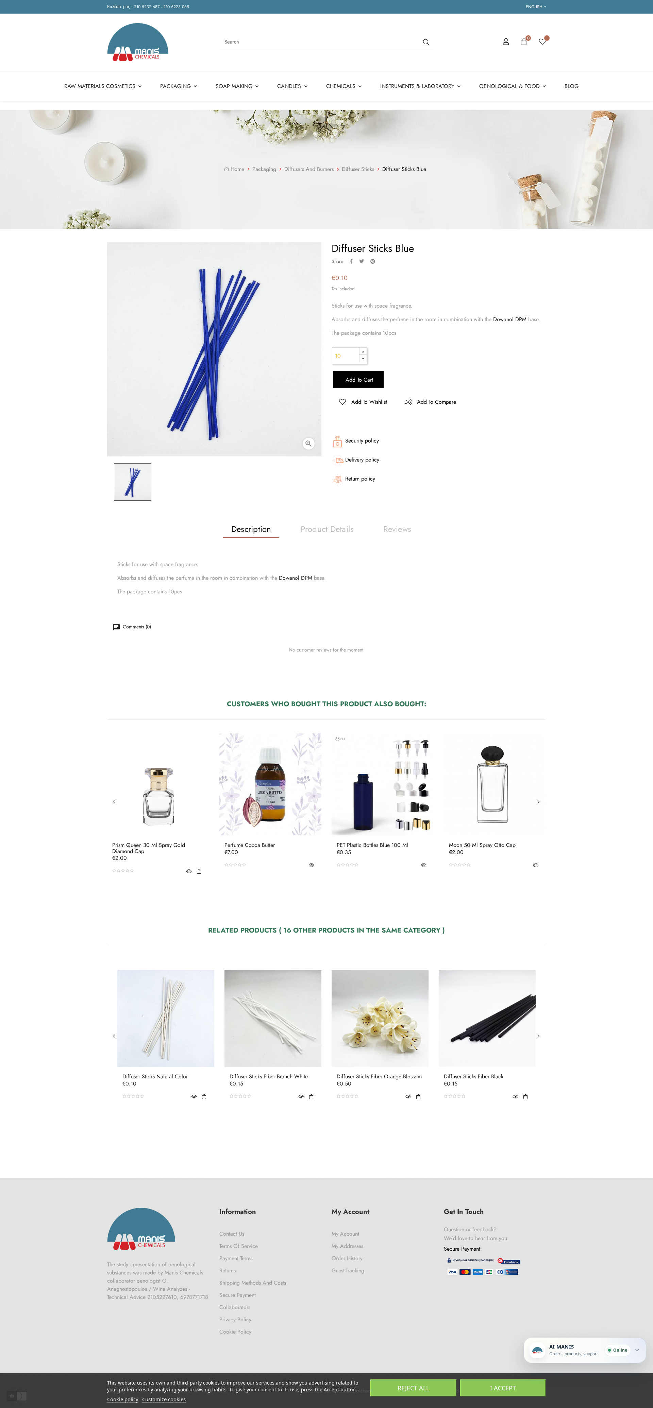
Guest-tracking (348, 1270)
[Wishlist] (542, 42)
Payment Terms (235, 1258)
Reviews (397, 529)
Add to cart (358, 380)
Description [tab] (251, 529)
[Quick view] (189, 871)
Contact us (231, 1234)
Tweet (361, 261)
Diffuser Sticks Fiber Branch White (269, 1077)
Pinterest (372, 261)
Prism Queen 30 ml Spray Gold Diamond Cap (148, 848)
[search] (425, 42)
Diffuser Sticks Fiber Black (473, 1077)
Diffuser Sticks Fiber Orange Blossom (379, 1077)
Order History (347, 1258)
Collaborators (234, 1307)
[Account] (506, 43)
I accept (503, 1388)
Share (351, 261)
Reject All (413, 1388)
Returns (227, 1270)
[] (199, 871)
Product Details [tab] (327, 529)
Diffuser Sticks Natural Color (155, 1077)
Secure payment (237, 1295)
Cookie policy (122, 1399)
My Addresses (347, 1246)
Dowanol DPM (509, 319)
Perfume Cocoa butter (249, 845)
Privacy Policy (235, 1319)
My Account (345, 1234)
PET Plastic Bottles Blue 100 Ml (372, 845)
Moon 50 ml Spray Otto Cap (482, 845)
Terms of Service (238, 1246)
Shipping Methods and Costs (252, 1283)
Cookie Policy (235, 1332)
